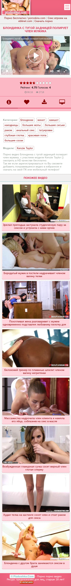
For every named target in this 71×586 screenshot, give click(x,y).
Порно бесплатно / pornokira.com (24, 18)
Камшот (54, 119)
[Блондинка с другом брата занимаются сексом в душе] (35, 522)
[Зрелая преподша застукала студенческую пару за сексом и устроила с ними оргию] (35, 184)
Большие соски (14, 140)
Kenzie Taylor (25, 148)
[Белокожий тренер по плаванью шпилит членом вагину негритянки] (35, 329)
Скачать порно (43, 21)
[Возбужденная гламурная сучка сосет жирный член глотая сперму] (35, 425)
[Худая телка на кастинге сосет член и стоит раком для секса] (35, 474)
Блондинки (26, 119)
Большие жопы (31, 125)
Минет (41, 119)
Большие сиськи (55, 125)
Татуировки (45, 130)
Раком (8, 130)
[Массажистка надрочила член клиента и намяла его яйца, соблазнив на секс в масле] (35, 377)
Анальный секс (25, 130)
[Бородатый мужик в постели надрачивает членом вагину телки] (35, 232)
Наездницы (11, 125)
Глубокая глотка (14, 135)
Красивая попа (37, 135)
